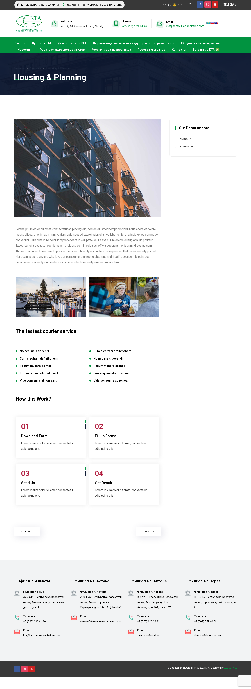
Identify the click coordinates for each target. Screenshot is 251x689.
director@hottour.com (207, 635)
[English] (216, 23)
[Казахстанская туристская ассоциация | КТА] (29, 23)
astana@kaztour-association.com (100, 621)
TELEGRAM (230, 4)
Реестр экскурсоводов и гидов (62, 49)
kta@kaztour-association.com (185, 26)
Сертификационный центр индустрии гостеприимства (132, 43)
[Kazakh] (208, 23)
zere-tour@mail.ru (148, 635)
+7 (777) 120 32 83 (148, 621)
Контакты (179, 49)
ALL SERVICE (230, 668)
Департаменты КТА (72, 43)
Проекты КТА (41, 43)
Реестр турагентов (151, 49)
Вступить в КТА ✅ (206, 49)
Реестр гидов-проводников (111, 49)
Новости (24, 49)
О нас (18, 43)
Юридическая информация (200, 43)
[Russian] (212, 23)
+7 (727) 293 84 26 (134, 26)
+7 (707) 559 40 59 (205, 621)
